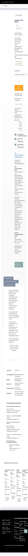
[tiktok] (2, 540)
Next (21, 15)
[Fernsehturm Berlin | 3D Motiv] (5, 467)
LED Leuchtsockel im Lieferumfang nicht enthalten (19, 393)
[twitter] (5, 537)
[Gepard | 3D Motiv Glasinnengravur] (9, 26)
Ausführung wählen (5, 498)
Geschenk (17, 111)
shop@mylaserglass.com (13, 419)
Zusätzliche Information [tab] (11, 281)
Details (5, 500)
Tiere (21, 117)
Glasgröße (17, 70)
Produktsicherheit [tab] (9, 285)
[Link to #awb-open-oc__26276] (6, 6)
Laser (21, 111)
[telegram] (8, 540)
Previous (18, 15)
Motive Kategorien (18, 117)
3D (17, 110)
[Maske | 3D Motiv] (11, 467)
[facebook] (2, 537)
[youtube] (5, 540)
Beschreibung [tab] (8, 278)
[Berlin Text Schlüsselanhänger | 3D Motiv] (17, 467)
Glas (16, 110)
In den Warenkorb (19, 88)
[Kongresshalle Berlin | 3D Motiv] (22, 467)
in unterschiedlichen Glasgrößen (19, 374)
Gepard (19, 108)
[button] (19, 135)
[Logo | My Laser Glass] (3, 6)
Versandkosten (18, 95)
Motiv (16, 112)
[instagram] (8, 537)
